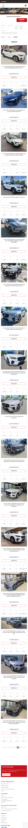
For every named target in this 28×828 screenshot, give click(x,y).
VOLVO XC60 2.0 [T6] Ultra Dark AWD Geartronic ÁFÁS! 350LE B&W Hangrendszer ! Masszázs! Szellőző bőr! (14, 373)
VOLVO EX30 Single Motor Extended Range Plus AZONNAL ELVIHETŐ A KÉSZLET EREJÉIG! (14, 154)
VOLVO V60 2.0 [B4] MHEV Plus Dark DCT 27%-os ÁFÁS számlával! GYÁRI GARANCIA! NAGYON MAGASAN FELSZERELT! (14, 722)
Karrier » (3, 791)
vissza (3, 747)
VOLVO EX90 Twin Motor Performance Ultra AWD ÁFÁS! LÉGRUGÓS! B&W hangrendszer (14, 460)
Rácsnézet (22, 25)
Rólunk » (3, 796)
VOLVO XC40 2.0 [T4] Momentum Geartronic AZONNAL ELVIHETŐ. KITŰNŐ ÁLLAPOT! (14, 285)
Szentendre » (4, 817)
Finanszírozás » (4, 783)
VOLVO (15, 37)
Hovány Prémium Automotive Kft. (9, 809)
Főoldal (3, 37)
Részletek (14, 77)
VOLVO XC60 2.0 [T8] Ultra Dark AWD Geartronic (14, 417)
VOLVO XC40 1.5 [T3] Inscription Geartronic (14, 197)
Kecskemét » (4, 819)
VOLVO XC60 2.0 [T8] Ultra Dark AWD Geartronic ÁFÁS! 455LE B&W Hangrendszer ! (14, 328)
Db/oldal (3, 25)
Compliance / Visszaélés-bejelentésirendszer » (6, 801)
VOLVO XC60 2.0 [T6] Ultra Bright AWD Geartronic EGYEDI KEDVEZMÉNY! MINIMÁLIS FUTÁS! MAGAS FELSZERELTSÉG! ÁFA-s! (14, 595)
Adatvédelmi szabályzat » (7, 797)
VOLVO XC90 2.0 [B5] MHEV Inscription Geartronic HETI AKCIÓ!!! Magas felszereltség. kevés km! (14, 632)
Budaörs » (3, 815)
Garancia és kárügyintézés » (8, 789)
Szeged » (3, 821)
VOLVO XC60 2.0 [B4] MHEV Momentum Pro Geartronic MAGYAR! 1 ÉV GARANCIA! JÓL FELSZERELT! (14, 505)
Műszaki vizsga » (5, 785)
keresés (22, 20)
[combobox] (4, 27)
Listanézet (17, 25)
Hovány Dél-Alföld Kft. (6, 810)
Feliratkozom (6, 774)
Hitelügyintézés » (5, 787)
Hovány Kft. (3, 807)
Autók (9, 37)
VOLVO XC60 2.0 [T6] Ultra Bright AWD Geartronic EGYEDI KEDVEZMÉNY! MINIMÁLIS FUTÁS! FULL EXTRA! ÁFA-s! (14, 550)
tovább (24, 747)
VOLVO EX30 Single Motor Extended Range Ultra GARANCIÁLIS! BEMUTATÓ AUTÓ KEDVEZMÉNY (14, 241)
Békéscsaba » (4, 822)
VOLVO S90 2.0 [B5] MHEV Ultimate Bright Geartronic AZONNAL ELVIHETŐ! (14, 110)
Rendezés (3, 30)
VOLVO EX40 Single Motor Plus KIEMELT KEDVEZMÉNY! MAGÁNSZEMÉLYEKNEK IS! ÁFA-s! (14, 67)
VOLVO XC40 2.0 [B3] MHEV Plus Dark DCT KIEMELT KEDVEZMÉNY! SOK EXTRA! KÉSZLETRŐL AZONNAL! (14, 677)
